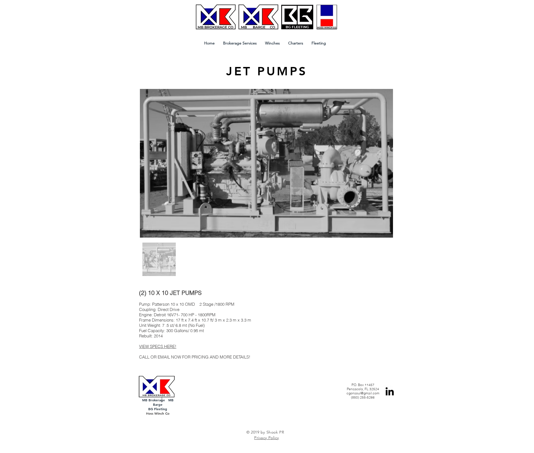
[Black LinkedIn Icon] (389, 391)
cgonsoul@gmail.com (363, 393)
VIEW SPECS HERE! (157, 346)
